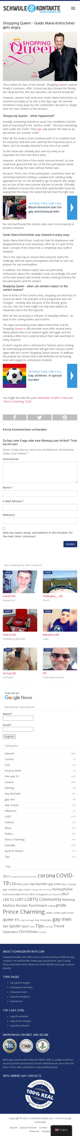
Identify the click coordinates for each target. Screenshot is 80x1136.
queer (8, 919)
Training (48, 926)
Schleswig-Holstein (53, 677)
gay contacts (10, 889)
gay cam (10, 799)
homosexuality (11, 894)
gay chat (54, 884)
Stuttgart (8, 677)
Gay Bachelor (13, 793)
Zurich (46, 600)
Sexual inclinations (20, 996)
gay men (61, 919)
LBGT (64, 894)
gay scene (24, 889)
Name (7, 487)
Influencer (11, 811)
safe (39, 129)
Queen (63, 84)
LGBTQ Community (43, 899)
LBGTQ (8, 899)
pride (61, 905)
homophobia (62, 889)
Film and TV (12, 776)
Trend (58, 925)
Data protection (28, 1127)
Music (8, 828)
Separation (10, 932)
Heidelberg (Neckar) (14, 639)
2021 (6, 876)
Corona (9, 759)
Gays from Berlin (19, 1016)
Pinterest (34, 1131)
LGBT (8, 816)
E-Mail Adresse (12, 501)
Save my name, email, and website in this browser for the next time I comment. (38, 534)
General (9, 753)
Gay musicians (43, 920)
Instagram (42, 894)
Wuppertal (9, 600)
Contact (43, 1127)
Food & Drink (13, 770)
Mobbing (68, 900)
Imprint (13, 1127)
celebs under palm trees (59, 912)
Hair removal (45, 889)
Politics (9, 833)
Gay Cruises (12, 805)
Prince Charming (14, 839)
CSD (7, 765)
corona (46, 875)
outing (51, 905)
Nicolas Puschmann (31, 905)
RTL (17, 920)
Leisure (9, 782)
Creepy (34, 889)
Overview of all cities (21, 987)
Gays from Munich (19, 1025)
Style (32, 926)
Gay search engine (20, 982)
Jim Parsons (54, 894)
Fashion (9, 822)
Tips (7, 856)
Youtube (42, 932)
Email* (7, 725)
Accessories (15, 876)
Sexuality (10, 845)
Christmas (28, 931)
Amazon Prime (29, 876)
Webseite (9, 515)
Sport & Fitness (14, 851)
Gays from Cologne (20, 1021)
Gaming (9, 788)
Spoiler (15, 925)
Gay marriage (27, 920)
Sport (25, 926)
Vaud (46, 639)
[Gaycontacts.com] (32, 8)
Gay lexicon (16, 1001)
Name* (7, 714)
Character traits (18, 992)
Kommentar (11, 459)
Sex (5, 926)
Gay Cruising (68, 884)
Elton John (23, 884)
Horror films (28, 894)
